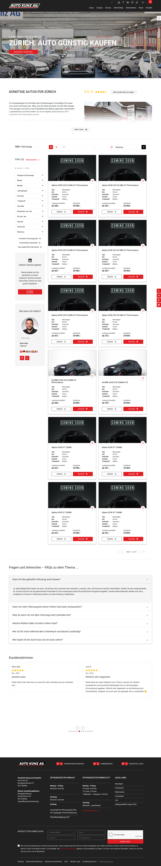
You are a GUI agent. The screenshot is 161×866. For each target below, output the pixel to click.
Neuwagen (119, 784)
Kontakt (149, 8)
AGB (66, 861)
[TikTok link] (137, 2)
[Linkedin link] (128, 2)
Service (108, 8)
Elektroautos (119, 792)
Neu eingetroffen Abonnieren (28, 247)
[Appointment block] (159, 305)
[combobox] (78, 147)
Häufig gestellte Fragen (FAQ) (126, 804)
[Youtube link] (119, 2)
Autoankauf (119, 796)
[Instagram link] (132, 2)
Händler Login (75, 861)
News (141, 8)
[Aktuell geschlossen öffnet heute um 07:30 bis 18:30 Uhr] (159, 18)
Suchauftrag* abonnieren (28, 243)
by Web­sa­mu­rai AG (90, 861)
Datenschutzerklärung (34, 861)
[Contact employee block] (159, 300)
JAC (116, 800)
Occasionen (119, 788)
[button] (80, 579)
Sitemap (21, 861)
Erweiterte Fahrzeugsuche (28, 238)
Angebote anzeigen (23, 52)
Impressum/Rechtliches (53, 861)
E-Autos (100, 8)
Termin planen (29, 292)
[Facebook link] (123, 2)
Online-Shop (118, 8)
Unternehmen (131, 8)
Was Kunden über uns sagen (123, 92)
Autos (91, 8)
